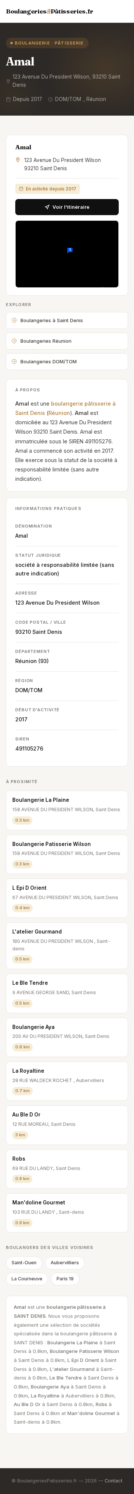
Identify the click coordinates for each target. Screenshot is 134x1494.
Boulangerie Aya (33, 1027)
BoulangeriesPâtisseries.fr (49, 11)
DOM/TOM (28, 690)
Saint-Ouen (24, 1262)
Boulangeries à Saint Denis (51, 320)
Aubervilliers (65, 1262)
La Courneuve (27, 1278)
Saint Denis (47, 632)
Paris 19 (65, 1278)
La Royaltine (28, 1071)
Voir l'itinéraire (70, 207)
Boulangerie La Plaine (40, 800)
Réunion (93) (32, 661)
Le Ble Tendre (30, 983)
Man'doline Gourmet (38, 1203)
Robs (18, 1159)
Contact (113, 1481)
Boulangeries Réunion (45, 341)
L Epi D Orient (29, 888)
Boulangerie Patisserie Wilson (51, 844)
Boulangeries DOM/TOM (48, 361)
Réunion (59, 413)
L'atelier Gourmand (37, 932)
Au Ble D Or (26, 1115)
